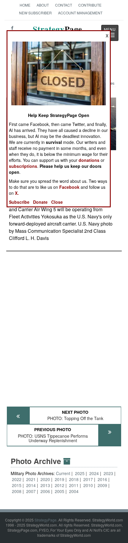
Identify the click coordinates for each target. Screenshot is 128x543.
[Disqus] (64, 326)
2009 (102, 485)
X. (17, 193)
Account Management (80, 12)
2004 (74, 491)
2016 (102, 479)
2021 (31, 479)
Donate (40, 202)
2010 (88, 485)
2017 (88, 479)
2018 (74, 479)
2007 (31, 491)
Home (25, 4)
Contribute (90, 4)
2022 (16, 479)
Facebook (69, 187)
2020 (45, 479)
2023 (108, 473)
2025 (80, 473)
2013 (45, 485)
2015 (16, 485)
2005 (59, 491)
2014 (31, 485)
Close (57, 202)
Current (63, 473)
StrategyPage (46, 519)
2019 (59, 479)
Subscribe (19, 202)
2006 (45, 491)
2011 (74, 485)
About (43, 4)
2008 (16, 491)
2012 (59, 485)
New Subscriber (35, 12)
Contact (63, 4)
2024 (94, 473)
